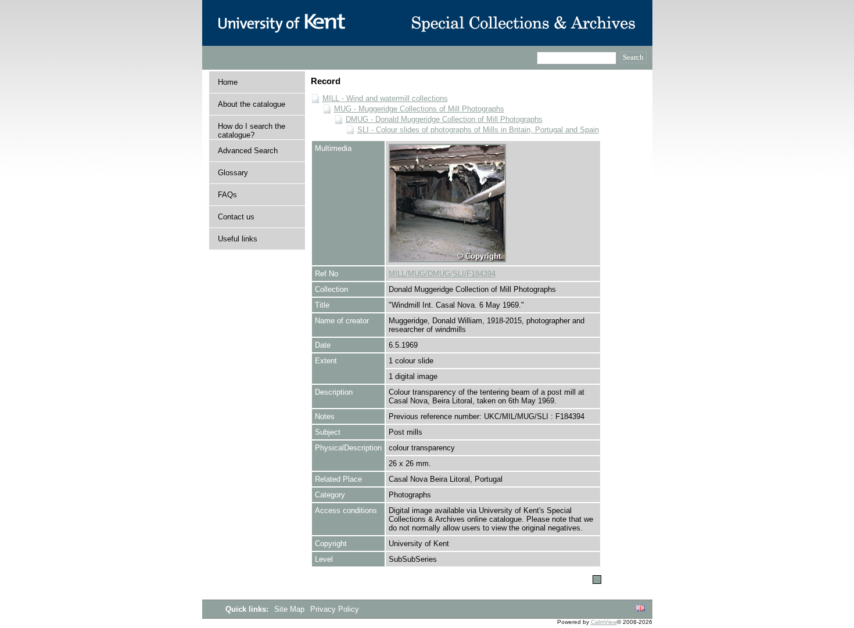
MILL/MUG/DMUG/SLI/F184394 (442, 273)
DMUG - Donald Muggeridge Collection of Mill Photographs (444, 119)
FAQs (227, 194)
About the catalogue (251, 104)
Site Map (290, 609)
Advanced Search (248, 150)
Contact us (236, 216)
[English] (640, 608)
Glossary (233, 172)
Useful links (237, 238)
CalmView (604, 622)
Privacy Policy (334, 609)
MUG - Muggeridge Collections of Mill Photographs (419, 108)
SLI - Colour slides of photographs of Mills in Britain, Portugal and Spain (478, 129)
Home (228, 82)
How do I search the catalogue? (251, 130)
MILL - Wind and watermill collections (385, 98)
